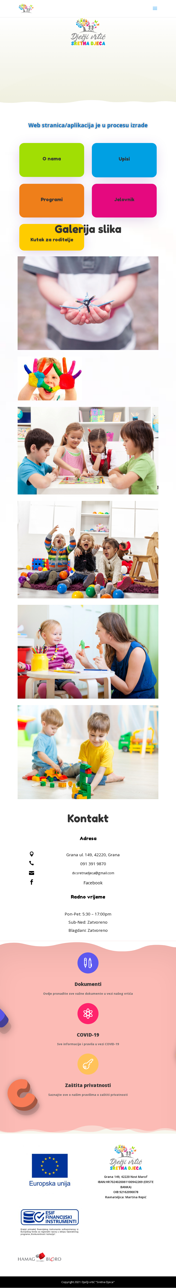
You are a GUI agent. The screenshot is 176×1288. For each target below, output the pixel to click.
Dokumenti (88, 984)
